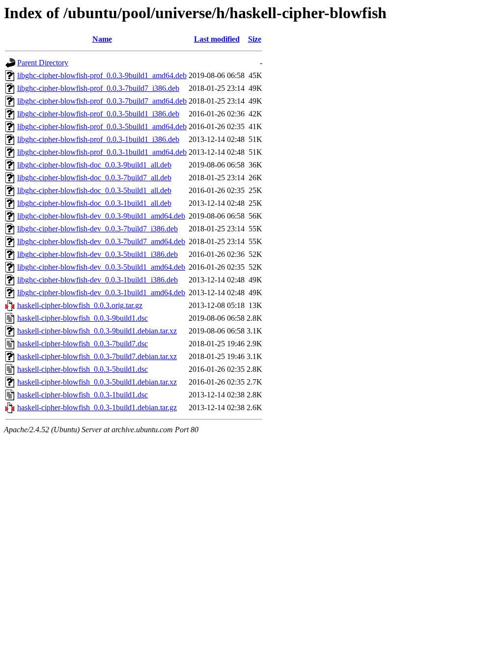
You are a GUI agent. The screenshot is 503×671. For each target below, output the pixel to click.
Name (102, 39)
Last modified (217, 39)
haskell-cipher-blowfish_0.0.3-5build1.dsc (82, 369)
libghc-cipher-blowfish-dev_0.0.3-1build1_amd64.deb (101, 292)
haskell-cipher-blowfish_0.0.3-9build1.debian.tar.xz (97, 331)
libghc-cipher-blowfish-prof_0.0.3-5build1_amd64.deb (102, 126)
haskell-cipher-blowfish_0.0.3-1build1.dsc (82, 395)
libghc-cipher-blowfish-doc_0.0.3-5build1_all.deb (94, 190)
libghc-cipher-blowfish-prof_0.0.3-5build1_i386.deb (98, 114)
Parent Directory (42, 62)
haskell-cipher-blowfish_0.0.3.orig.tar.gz (79, 305)
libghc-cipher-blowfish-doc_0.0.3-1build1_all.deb (94, 203)
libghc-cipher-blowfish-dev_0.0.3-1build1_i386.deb (97, 280)
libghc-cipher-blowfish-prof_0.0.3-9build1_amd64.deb (102, 75)
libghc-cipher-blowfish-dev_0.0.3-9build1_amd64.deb (101, 216)
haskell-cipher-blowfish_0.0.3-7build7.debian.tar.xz (97, 356)
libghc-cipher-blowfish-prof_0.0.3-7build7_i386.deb (98, 88)
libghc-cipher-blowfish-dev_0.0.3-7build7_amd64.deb (101, 241)
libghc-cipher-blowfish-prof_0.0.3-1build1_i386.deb (98, 139)
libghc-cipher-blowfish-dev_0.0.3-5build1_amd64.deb (101, 267)
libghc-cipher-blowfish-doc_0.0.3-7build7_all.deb (94, 177)
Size (254, 39)
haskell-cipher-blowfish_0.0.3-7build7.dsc (82, 343)
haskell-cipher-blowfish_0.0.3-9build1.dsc (82, 318)
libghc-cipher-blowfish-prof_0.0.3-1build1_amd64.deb (102, 152)
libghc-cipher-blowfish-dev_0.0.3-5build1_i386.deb (97, 254)
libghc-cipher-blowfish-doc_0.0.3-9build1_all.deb (94, 165)
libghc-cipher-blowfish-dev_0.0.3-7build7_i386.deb (97, 228)
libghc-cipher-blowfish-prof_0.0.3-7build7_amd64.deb (102, 101)
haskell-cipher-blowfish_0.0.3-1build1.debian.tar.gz (97, 407)
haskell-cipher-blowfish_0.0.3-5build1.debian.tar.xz (97, 382)
